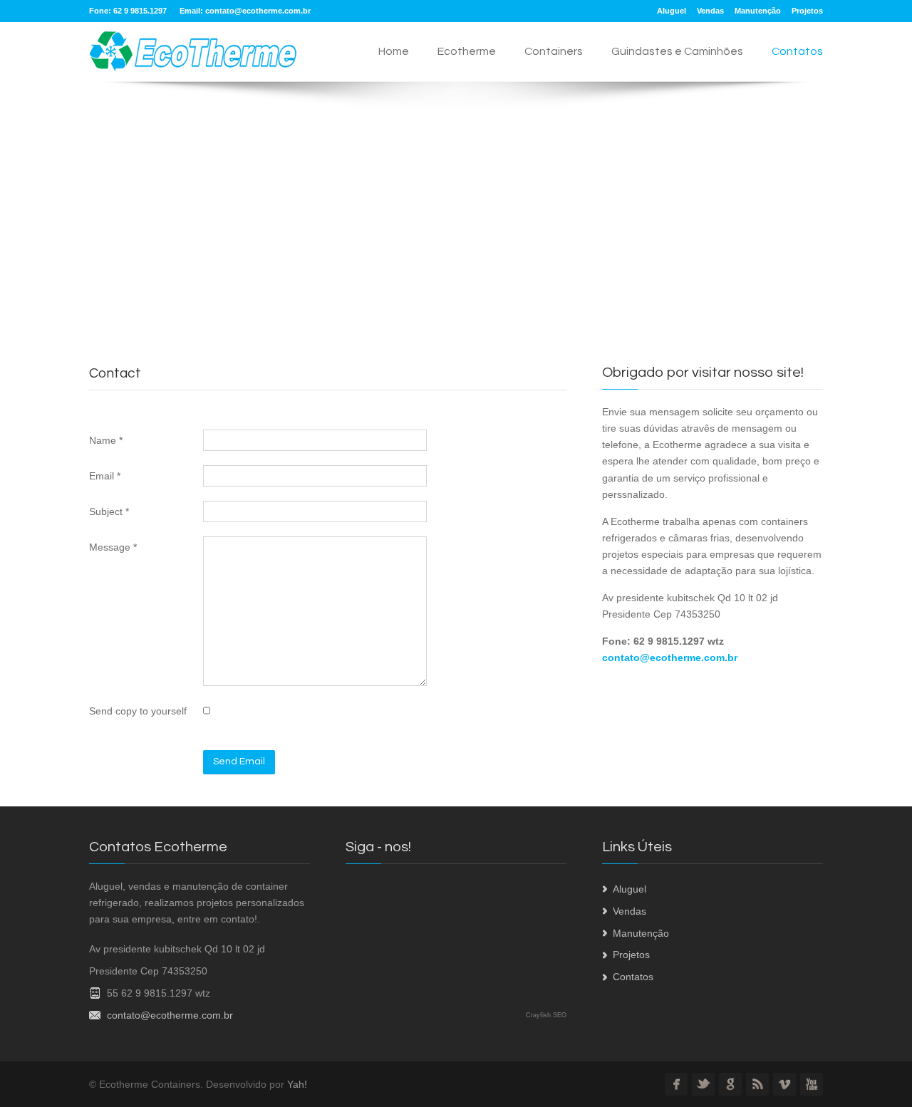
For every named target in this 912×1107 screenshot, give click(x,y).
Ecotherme (466, 51)
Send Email (239, 761)
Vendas (710, 10)
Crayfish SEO (546, 1015)
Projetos (807, 10)
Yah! (297, 1084)
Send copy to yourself (138, 711)
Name (106, 440)
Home (393, 51)
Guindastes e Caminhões (677, 51)
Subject (109, 511)
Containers (553, 51)
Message (113, 547)
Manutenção (758, 10)
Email (104, 476)
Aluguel (671, 10)
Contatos (797, 51)
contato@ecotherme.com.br (258, 10)
